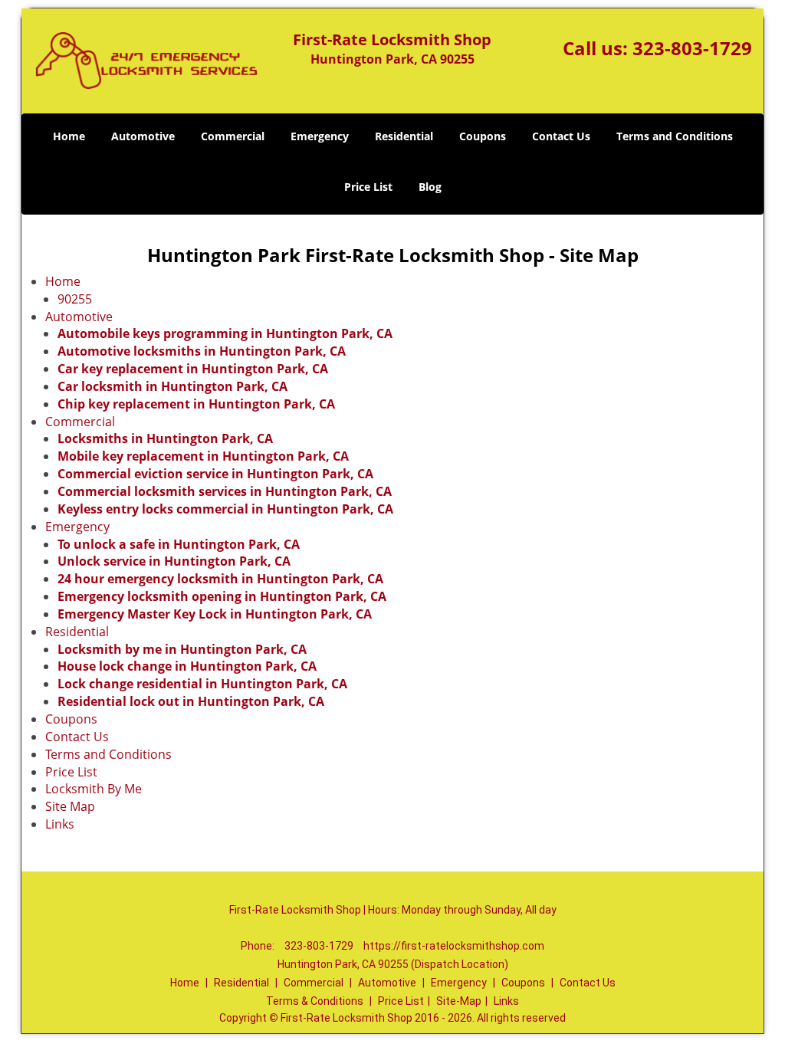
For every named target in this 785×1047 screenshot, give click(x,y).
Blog (430, 186)
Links (59, 824)
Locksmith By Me (93, 788)
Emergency (320, 136)
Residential (404, 136)
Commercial (232, 136)
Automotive (143, 136)
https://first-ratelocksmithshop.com (453, 946)
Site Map (70, 806)
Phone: (259, 946)
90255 (74, 298)
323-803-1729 (692, 48)
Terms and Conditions (674, 136)
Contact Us (561, 136)
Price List (368, 186)
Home (69, 136)
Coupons (482, 136)
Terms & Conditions (314, 1001)
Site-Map (458, 1001)
